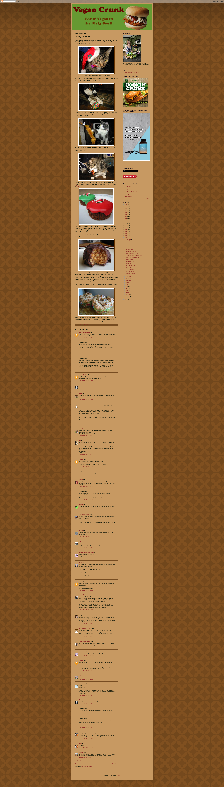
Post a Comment (81, 760)
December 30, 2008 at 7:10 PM (86, 738)
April (127, 290)
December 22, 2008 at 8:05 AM (86, 389)
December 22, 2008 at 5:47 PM (86, 536)
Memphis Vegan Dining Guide (131, 72)
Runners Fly (128, 186)
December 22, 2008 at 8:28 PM (86, 548)
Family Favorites (129, 259)
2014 (126, 225)
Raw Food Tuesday (130, 271)
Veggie (80, 732)
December (128, 239)
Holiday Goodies (130, 247)
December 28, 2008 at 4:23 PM (86, 703)
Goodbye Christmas (130, 245)
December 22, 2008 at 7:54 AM (86, 380)
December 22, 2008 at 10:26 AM (86, 475)
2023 (126, 206)
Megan (80, 541)
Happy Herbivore (80, 186)
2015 (126, 223)
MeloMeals (81, 504)
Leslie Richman (82, 428)
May (127, 288)
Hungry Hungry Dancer (84, 641)
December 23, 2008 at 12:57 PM (86, 655)
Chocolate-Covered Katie (131, 191)
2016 (126, 221)
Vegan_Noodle (82, 675)
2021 (126, 210)
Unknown (81, 459)
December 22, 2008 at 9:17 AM (86, 466)
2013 (126, 227)
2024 (126, 204)
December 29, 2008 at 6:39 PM (86, 727)
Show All (147, 198)
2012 (126, 229)
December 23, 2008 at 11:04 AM (86, 623)
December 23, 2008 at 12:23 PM (86, 647)
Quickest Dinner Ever (131, 265)
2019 (126, 214)
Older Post (114, 763)
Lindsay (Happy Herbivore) (85, 628)
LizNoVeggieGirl (83, 385)
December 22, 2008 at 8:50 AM (86, 435)
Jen (80, 613)
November (128, 276)
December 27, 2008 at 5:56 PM (86, 695)
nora (80, 440)
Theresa (81, 530)
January (128, 296)
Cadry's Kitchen (129, 189)
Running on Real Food (130, 194)
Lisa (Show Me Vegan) (84, 332)
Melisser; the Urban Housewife (86, 552)
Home (96, 763)
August (127, 282)
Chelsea (81, 479)
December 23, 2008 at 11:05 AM (86, 637)
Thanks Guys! (129, 241)
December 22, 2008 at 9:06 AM (86, 454)
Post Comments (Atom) (86, 766)
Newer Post (78, 763)
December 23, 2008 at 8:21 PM (86, 670)
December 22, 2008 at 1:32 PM (86, 510)
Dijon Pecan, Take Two (131, 251)
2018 (126, 217)
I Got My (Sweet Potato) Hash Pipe (134, 255)
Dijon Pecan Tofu (130, 261)
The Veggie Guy (82, 562)
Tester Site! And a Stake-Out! (132, 243)
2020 (126, 212)
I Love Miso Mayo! (130, 269)
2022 (126, 208)
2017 (126, 219)
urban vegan (82, 651)
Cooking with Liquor (130, 263)
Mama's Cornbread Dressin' (132, 257)
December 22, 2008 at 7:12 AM (86, 370)
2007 (126, 299)
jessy (80, 403)
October (128, 278)
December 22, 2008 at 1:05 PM (86, 499)
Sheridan (81, 752)
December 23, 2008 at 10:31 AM (86, 590)
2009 (126, 235)
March (127, 292)
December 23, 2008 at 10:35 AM (86, 609)
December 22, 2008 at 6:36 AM (86, 338)
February (128, 294)
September (128, 280)
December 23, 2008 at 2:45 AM (86, 558)
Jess (80, 581)
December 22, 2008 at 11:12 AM (86, 486)
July (127, 284)
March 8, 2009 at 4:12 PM (85, 757)
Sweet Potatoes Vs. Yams (132, 253)
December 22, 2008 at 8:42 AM (86, 424)
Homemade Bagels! (130, 273)
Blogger (118, 775)
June (127, 286)
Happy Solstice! (129, 249)
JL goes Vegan (128, 196)
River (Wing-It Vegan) (84, 514)
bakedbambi (82, 683)
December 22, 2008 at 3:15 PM (86, 526)
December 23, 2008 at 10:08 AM (86, 577)
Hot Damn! (128, 267)
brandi (80, 393)
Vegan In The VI (82, 374)
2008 (126, 237)
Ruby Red (81, 594)
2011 (126, 231)
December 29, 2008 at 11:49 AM (86, 714)
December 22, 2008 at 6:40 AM (86, 354)
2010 (126, 233)
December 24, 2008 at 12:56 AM (86, 679)
